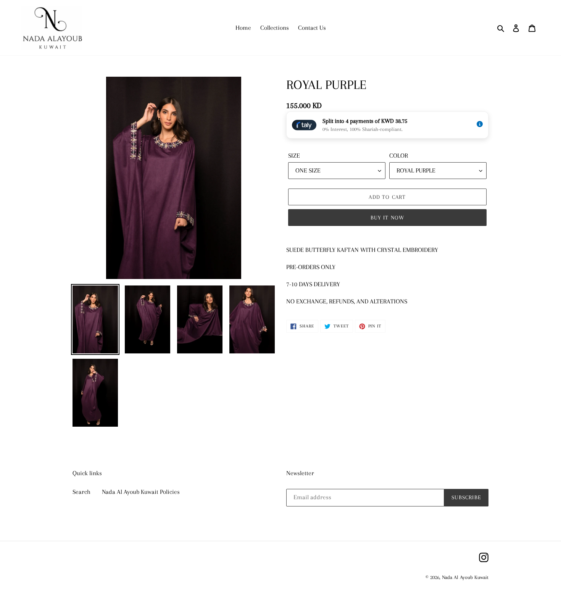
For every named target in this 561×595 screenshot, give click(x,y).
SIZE (294, 155)
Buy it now (388, 217)
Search (81, 491)
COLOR (398, 155)
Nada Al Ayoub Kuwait (465, 577)
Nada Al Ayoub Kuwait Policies (141, 491)
